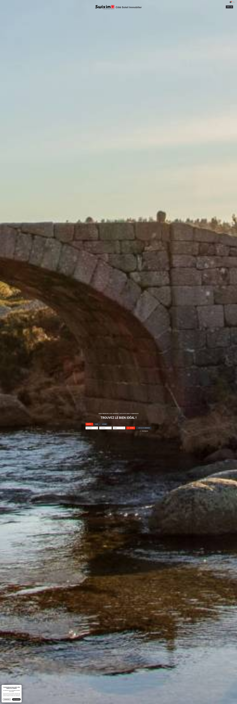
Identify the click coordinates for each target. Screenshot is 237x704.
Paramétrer (6, 699)
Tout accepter (16, 699)
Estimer (104, 424)
